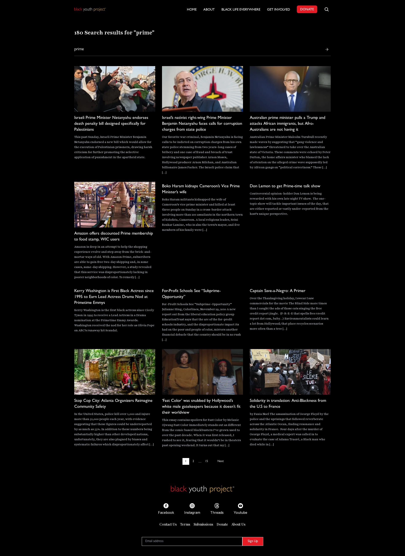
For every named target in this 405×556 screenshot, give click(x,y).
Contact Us (168, 524)
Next (220, 461)
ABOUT (209, 10)
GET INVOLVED (278, 10)
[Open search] (326, 9)
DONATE (307, 9)
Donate (222, 524)
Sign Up (253, 541)
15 (206, 461)
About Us (238, 524)
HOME (192, 10)
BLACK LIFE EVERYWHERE (240, 10)
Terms (185, 524)
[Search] (327, 49)
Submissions (203, 524)
